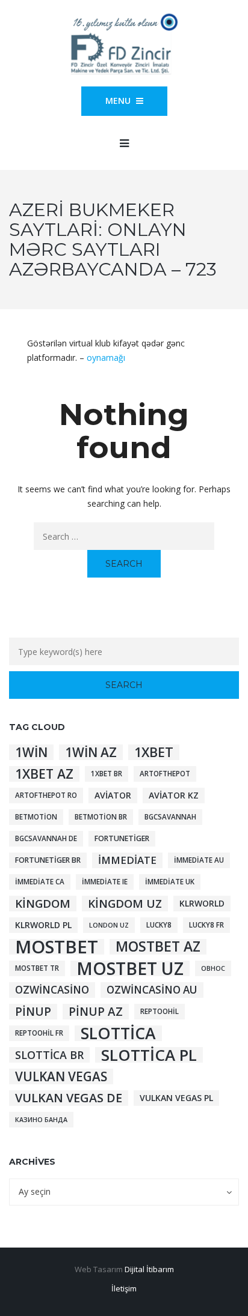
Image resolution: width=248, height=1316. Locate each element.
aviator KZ (174, 795)
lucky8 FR (206, 924)
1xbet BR (106, 773)
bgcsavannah (170, 816)
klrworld (202, 903)
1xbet (153, 752)
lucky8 (159, 924)
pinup (33, 1011)
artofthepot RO (46, 795)
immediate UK (169, 881)
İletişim (124, 1288)
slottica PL (149, 1055)
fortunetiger (122, 838)
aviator (113, 795)
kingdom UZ (125, 903)
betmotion (36, 816)
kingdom (42, 903)
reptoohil (159, 1011)
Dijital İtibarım (149, 1269)
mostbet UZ (130, 968)
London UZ (109, 925)
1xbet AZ (44, 774)
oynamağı (106, 357)
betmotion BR (101, 816)
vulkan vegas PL (176, 1097)
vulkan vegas (61, 1076)
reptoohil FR (39, 1032)
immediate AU (199, 860)
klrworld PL (43, 925)
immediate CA (39, 881)
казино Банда (41, 1119)
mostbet (56, 947)
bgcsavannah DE (46, 838)
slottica (118, 1033)
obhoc (213, 968)
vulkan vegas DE (68, 1098)
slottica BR (49, 1055)
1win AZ (91, 752)
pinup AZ (96, 1011)
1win (31, 752)
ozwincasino (52, 990)
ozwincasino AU (152, 990)
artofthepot (165, 773)
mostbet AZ (158, 947)
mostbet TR (37, 968)
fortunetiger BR (48, 860)
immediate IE (105, 881)
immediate (127, 860)
